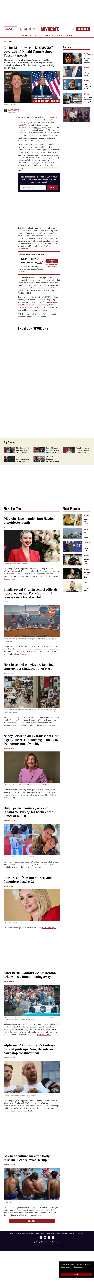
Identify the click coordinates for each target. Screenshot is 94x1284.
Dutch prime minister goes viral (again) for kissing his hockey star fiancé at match (28, 812)
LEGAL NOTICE (81, 1233)
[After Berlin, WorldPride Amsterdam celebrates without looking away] (32, 1000)
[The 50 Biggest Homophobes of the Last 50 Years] (39, 459)
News (36, 35)
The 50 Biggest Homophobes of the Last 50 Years (52, 459)
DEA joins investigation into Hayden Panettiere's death (29, 520)
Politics (25, 35)
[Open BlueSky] (25, 29)
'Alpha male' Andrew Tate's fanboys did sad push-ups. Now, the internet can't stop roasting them (29, 1049)
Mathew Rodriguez (9, 527)
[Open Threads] (29, 29)
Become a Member (52, 261)
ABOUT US (18, 1233)
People (86, 582)
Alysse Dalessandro (9, 981)
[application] (76, 114)
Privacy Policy (65, 1267)
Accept (76, 1274)
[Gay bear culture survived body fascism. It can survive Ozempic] (32, 1183)
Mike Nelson (48, 784)
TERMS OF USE (72, 1233)
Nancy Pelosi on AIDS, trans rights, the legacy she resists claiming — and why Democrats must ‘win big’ (31, 740)
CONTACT (12, 1233)
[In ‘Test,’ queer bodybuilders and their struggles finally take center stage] (72, 58)
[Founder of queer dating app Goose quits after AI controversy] (69, 450)
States (86, 529)
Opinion (69, 35)
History (59, 35)
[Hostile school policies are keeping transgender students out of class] (32, 692)
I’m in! (52, 188)
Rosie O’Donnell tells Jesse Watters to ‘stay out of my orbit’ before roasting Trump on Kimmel (53, 453)
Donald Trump (24, 125)
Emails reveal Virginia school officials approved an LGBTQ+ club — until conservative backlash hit (31, 593)
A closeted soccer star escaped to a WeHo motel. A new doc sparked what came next (23, 461)
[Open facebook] (21, 29)
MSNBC (37, 127)
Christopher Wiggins (14, 109)
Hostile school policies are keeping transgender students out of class (29, 666)
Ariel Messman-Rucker (10, 820)
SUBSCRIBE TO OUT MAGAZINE (8, 29)
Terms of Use (78, 1267)
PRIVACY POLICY (51, 1233)
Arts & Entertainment (88, 54)
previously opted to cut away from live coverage (37, 303)
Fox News (35, 241)
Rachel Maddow (50, 117)
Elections (87, 542)
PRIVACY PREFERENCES (62, 1233)
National (86, 67)
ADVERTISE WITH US (41, 1233)
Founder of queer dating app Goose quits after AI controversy (82, 451)
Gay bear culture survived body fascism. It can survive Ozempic (27, 1158)
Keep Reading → (11, 579)
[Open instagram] (33, 29)
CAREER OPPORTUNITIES (28, 1233)
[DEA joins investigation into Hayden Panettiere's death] (32, 546)
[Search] (74, 29)
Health (48, 35)
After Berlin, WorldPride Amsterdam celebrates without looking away (30, 975)
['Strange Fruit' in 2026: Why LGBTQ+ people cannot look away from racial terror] (72, 573)
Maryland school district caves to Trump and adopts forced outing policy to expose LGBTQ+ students (23, 453)
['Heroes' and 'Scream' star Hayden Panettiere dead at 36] (32, 905)
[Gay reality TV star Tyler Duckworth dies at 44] (72, 586)
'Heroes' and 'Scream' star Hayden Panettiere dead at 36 (28, 879)
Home (5, 41)
